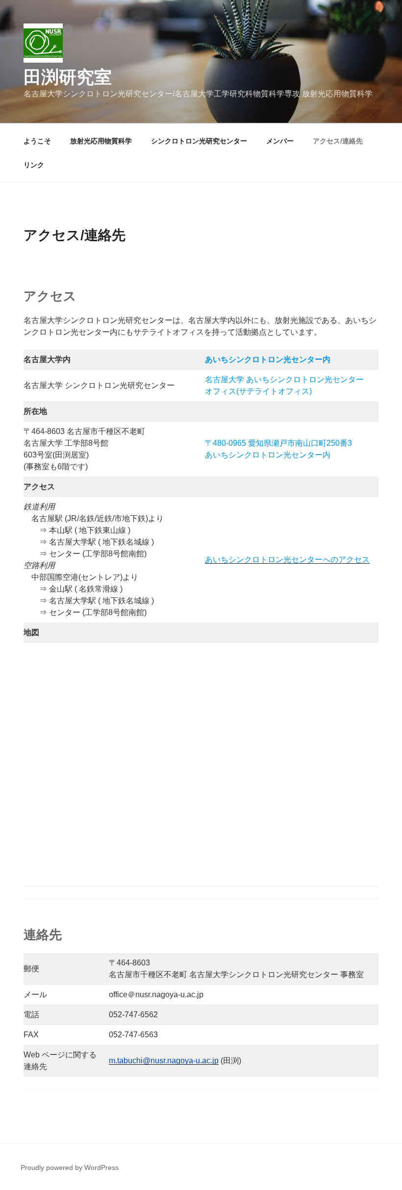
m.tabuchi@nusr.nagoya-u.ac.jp (164, 1060)
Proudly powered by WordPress (70, 1167)
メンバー (280, 141)
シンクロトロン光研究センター (199, 141)
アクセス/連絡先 (338, 141)
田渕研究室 (68, 77)
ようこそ (37, 141)
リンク (34, 165)
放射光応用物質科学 (101, 141)
